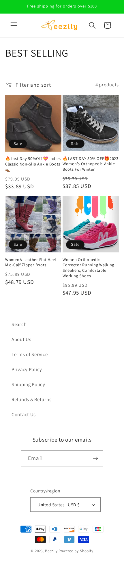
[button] (14, 25)
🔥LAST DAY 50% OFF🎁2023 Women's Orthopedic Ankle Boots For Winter (91, 164)
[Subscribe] (95, 458)
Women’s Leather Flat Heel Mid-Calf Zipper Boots (30, 262)
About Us (21, 339)
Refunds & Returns (31, 399)
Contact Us (24, 414)
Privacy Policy (27, 369)
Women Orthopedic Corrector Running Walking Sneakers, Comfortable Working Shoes (88, 267)
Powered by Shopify (76, 550)
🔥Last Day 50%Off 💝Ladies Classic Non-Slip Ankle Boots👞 (33, 164)
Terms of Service (30, 354)
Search (19, 324)
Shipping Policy (28, 384)
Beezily (51, 550)
